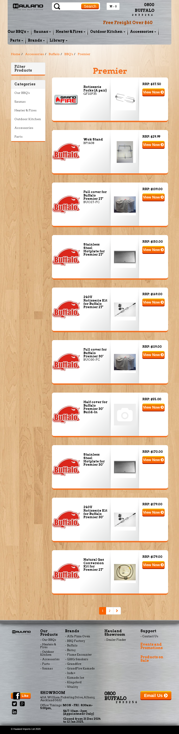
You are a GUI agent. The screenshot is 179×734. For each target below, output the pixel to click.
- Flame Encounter (78, 654)
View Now (152, 92)
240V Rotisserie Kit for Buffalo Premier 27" (95, 302)
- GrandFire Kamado (80, 668)
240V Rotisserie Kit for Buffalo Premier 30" (95, 512)
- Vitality (71, 686)
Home (15, 54)
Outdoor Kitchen (106, 32)
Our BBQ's (17, 32)
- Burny (70, 650)
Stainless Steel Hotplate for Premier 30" (94, 459)
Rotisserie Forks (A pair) (95, 88)
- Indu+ (70, 673)
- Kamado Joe (74, 677)
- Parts (45, 664)
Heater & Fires (69, 32)
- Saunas (46, 668)
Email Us (154, 695)
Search (90, 6)
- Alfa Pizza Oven (77, 636)
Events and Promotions (151, 646)
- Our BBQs (48, 639)
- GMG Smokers (76, 659)
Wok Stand (93, 139)
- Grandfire (73, 664)
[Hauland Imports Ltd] (28, 6)
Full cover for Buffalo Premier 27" (95, 195)
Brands (35, 40)
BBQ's (68, 54)
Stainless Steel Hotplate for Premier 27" (94, 249)
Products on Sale (151, 659)
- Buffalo (71, 645)
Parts (15, 40)
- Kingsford (73, 682)
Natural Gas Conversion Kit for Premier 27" (93, 564)
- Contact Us (149, 636)
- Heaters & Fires (48, 646)
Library (57, 40)
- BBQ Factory (75, 641)
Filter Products (23, 68)
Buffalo (54, 54)
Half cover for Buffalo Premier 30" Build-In (95, 407)
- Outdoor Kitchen (47, 653)
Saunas (41, 32)
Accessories (142, 32)
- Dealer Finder (115, 639)
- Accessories (50, 659)
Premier (84, 54)
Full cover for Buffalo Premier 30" (95, 353)
